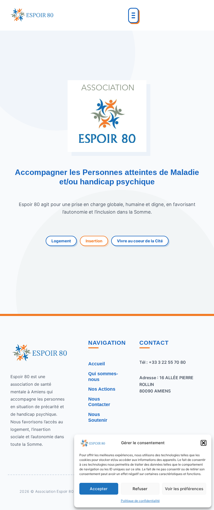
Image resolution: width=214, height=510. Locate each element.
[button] (203, 442)
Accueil (96, 363)
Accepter (99, 488)
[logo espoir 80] (31, 14)
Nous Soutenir (97, 417)
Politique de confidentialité (140, 501)
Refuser (140, 488)
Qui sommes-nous (103, 376)
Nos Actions (101, 389)
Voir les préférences (184, 488)
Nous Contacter (99, 401)
